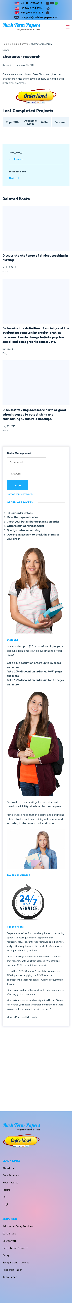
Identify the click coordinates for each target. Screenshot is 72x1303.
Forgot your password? (20, 494)
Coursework (10, 1240)
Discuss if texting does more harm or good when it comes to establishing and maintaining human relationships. (34, 414)
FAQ (5, 1197)
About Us (8, 1168)
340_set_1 (16, 152)
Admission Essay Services (18, 1226)
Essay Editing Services (16, 1262)
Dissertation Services (15, 1248)
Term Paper (10, 1277)
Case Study (9, 1233)
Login (6, 1204)
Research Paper (12, 1269)
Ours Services (11, 1175)
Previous (18, 158)
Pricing (7, 1189)
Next (11, 178)
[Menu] (67, 27)
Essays (6, 49)
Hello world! (31, 1017)
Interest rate (17, 171)
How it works (10, 1182)
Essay (6, 1255)
